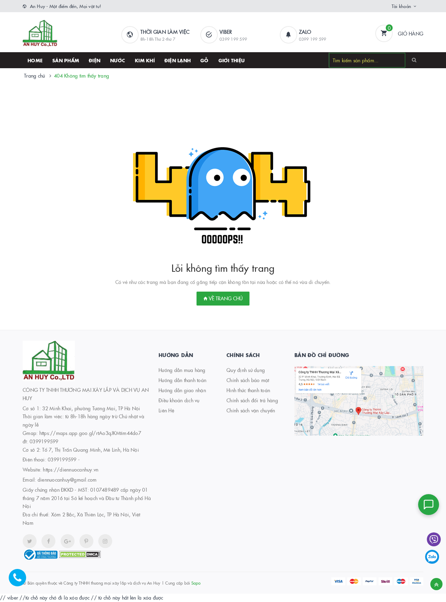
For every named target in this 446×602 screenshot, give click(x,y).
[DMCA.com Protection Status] (80, 553)
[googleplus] (68, 541)
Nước (117, 60)
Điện (94, 60)
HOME (35, 60)
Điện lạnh (177, 60)
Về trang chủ (225, 298)
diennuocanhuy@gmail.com (67, 479)
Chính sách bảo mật (247, 380)
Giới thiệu (231, 60)
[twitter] (30, 541)
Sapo (196, 583)
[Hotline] (21, 581)
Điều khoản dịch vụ (179, 400)
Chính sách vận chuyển (250, 410)
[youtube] (86, 541)
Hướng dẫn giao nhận (182, 390)
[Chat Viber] (434, 539)
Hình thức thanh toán (248, 390)
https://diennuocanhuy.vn (70, 469)
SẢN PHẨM (65, 60)
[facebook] (48, 541)
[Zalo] (432, 557)
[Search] (414, 60)
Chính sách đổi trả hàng (252, 400)
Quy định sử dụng (245, 369)
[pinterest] (105, 541)
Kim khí (145, 60)
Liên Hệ (166, 410)
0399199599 (62, 459)
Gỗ (204, 60)
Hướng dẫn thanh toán (182, 380)
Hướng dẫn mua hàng (182, 369)
